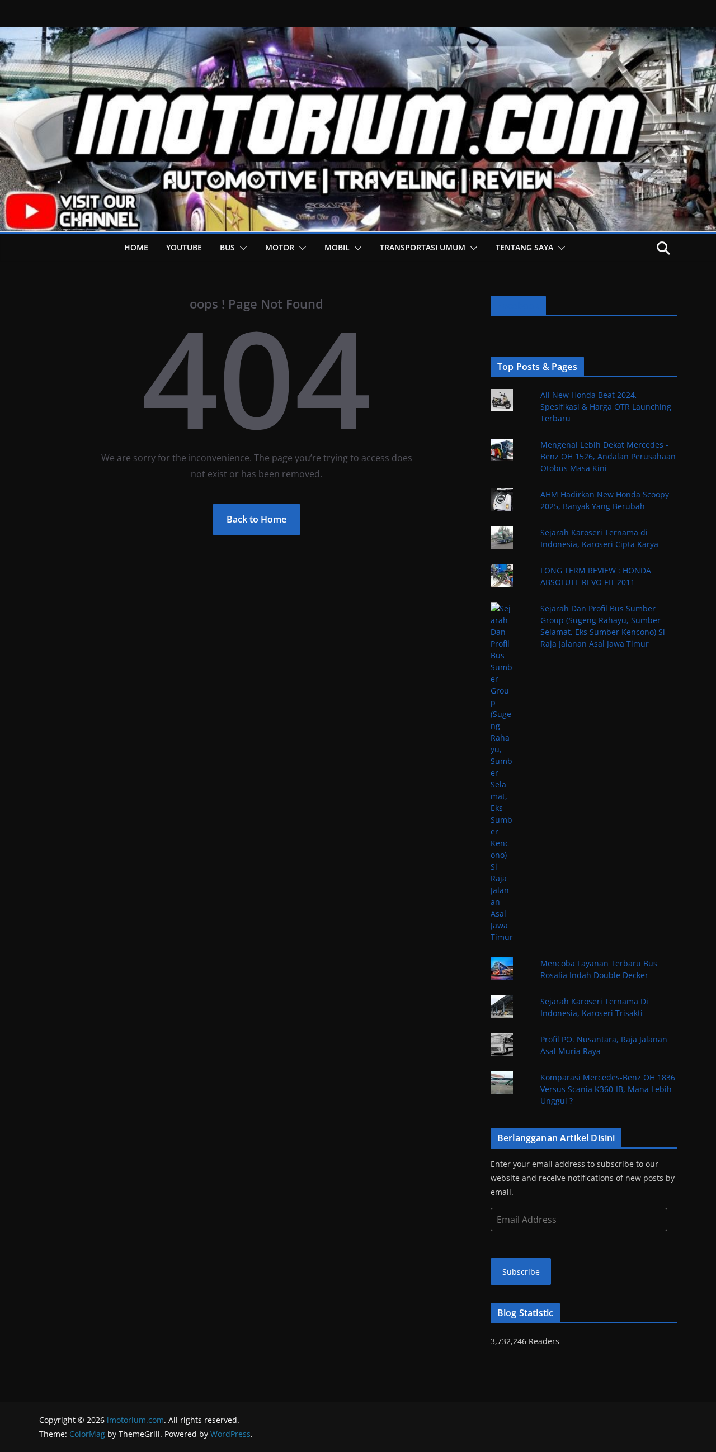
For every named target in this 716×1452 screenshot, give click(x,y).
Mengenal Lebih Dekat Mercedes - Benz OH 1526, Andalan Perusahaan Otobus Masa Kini (608, 456)
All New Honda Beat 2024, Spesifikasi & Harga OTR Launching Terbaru (605, 407)
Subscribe (521, 1271)
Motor (279, 247)
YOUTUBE (184, 247)
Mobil (337, 247)
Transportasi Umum (422, 247)
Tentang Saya (524, 247)
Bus (227, 247)
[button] (241, 248)
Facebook (518, 306)
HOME (136, 247)
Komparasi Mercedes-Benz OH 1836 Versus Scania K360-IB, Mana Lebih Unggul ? (607, 1089)
